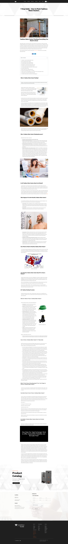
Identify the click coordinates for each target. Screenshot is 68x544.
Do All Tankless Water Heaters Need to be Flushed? (27, 63)
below (47, 193)
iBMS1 (38, 529)
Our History (34, 526)
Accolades (34, 527)
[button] (47, 1)
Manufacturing (46, 528)
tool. (26, 252)
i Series (38, 527)
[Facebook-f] (15, 540)
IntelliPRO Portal (34, 536)
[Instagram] (19, 540)
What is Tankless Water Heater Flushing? (26, 61)
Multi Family (46, 529)
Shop (45, 1)
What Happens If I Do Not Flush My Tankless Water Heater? (28, 64)
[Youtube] (17, 540)
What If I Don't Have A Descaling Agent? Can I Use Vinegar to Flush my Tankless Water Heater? (33, 71)
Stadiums (45, 532)
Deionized (39, 528)
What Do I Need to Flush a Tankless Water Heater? (27, 69)
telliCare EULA (34, 532)
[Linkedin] (20, 540)
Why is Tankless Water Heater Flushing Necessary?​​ (27, 62)
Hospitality (46, 527)
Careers (34, 528)
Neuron (38, 526)
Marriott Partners (34, 537)
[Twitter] (16, 540)
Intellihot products (36, 50)
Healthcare (46, 526)
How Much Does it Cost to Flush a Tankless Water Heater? (28, 72)
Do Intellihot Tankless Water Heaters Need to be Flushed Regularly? (29, 73)
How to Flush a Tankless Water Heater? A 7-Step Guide (28, 70)
